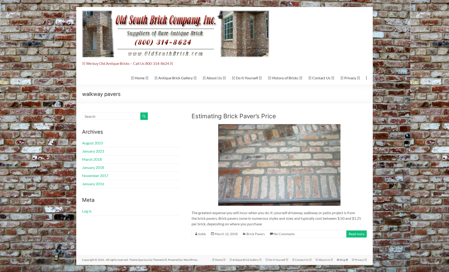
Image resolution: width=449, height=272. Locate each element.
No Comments (284, 234)
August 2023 (92, 143)
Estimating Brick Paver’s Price (234, 116)
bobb (202, 234)
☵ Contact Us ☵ (321, 78)
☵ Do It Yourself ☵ (247, 78)
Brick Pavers (255, 234)
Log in (87, 211)
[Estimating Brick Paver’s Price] (279, 126)
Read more (356, 234)
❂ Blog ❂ (342, 260)
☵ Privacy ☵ (350, 78)
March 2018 (92, 159)
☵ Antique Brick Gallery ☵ (175, 78)
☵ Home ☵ (139, 78)
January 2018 (93, 167)
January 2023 (93, 151)
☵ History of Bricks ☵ (285, 78)
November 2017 (95, 175)
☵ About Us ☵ (214, 78)
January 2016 (93, 183)
